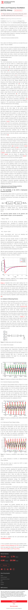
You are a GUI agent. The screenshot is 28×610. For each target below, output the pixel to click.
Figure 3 (22, 316)
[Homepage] (2, 2)
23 (23, 155)
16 (26, 145)
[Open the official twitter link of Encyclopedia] (5, 569)
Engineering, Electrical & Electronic (13, 18)
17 (16, 147)
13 (7, 134)
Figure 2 (3, 283)
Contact (2, 582)
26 (1, 296)
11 (7, 121)
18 (17, 147)
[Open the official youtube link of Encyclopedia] (11, 569)
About (2, 575)
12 (8, 121)
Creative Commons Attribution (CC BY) (10, 545)
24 (25, 155)
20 (3, 152)
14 (12, 145)
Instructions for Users (5, 579)
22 (6, 154)
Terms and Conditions (6, 548)
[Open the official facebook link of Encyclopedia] (14, 569)
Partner (2, 584)
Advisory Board (4, 577)
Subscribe (5, 565)
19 (2, 152)
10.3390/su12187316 (5, 538)
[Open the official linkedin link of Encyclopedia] (8, 569)
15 (25, 145)
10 (26, 98)
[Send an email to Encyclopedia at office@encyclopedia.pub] (2, 569)
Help (2, 580)
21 (5, 154)
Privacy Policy (16, 548)
